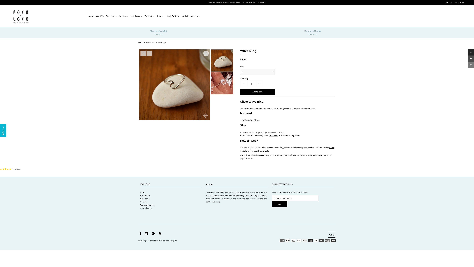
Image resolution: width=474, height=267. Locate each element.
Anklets (122, 16)
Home (90, 16)
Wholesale (144, 199)
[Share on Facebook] (471, 52)
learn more (158, 34)
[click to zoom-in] (206, 53)
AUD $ (331, 235)
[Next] (149, 53)
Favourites (150, 43)
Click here (273, 135)
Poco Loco (236, 192)
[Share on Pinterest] (471, 65)
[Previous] (143, 53)
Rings (160, 16)
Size (242, 66)
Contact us (145, 195)
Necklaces (135, 16)
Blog (142, 192)
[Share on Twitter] (471, 59)
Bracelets (110, 16)
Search (143, 202)
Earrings (149, 16)
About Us (100, 16)
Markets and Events (190, 16)
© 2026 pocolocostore (148, 241)
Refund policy (146, 208)
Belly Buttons (173, 16)
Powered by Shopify (168, 241)
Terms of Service (147, 205)
